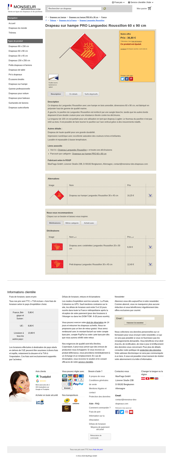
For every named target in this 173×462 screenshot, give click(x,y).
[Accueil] (46, 17)
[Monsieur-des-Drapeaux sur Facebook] (117, 413)
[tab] (56, 94)
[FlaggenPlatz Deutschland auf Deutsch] (152, 379)
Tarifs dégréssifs (91, 94)
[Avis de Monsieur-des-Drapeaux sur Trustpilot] (43, 377)
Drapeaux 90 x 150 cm (19, 46)
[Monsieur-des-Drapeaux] (25, 8)
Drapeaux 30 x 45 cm (18, 56)
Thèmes (12, 33)
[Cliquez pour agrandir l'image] (82, 72)
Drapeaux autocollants (19, 108)
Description (56, 94)
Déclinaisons (55, 223)
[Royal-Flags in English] (156, 379)
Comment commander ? (100, 408)
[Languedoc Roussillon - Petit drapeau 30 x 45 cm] (57, 271)
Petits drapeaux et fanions (20, 65)
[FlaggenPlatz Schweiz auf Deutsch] (147, 379)
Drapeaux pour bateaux (19, 98)
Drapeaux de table (17, 70)
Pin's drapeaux (15, 74)
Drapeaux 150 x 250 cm (19, 60)
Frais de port (94, 412)
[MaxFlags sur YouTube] (131, 413)
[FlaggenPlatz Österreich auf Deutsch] (143, 379)
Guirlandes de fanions (18, 103)
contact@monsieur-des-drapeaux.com (131, 164)
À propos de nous (97, 376)
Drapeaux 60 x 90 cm (18, 51)
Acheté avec (89, 223)
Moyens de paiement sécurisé (100, 428)
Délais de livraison (97, 424)
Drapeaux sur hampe (18, 84)
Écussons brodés (16, 79)
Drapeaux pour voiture (19, 93)
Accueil (12, 23)
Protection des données (99, 396)
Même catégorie (72, 223)
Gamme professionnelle (19, 89)
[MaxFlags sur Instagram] (126, 413)
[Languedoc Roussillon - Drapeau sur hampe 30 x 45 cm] (57, 203)
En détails (73, 94)
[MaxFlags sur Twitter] (122, 413)
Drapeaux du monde (18, 28)
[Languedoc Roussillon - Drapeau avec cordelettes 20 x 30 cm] (57, 254)
